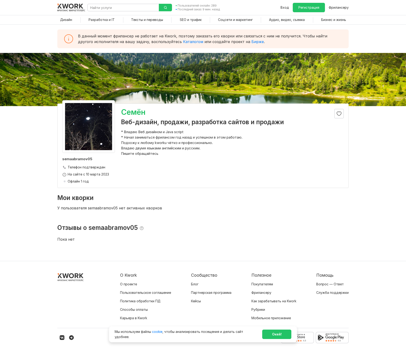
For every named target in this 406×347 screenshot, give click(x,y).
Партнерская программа (211, 293)
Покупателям (262, 284)
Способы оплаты (134, 309)
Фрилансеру (339, 7)
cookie (157, 332)
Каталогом (193, 41)
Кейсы (196, 301)
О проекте (128, 284)
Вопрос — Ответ (330, 284)
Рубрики (258, 309)
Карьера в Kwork (133, 318)
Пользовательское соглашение (145, 293)
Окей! (277, 334)
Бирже (257, 41)
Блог (195, 284)
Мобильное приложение (271, 318)
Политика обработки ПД (140, 301)
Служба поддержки (332, 293)
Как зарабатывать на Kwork (273, 301)
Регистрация (308, 7)
